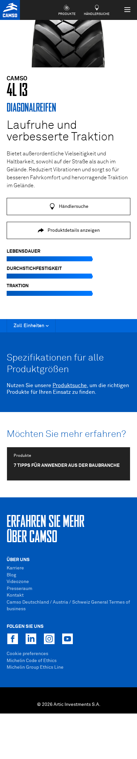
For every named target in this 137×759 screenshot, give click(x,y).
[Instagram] (49, 638)
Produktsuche (70, 385)
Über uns (18, 559)
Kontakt (15, 595)
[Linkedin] (31, 638)
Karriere (15, 568)
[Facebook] (12, 638)
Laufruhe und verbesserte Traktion (60, 131)
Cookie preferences (27, 653)
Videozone (18, 581)
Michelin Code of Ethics (32, 660)
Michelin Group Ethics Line (35, 667)
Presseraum (19, 588)
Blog (11, 575)
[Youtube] (67, 638)
